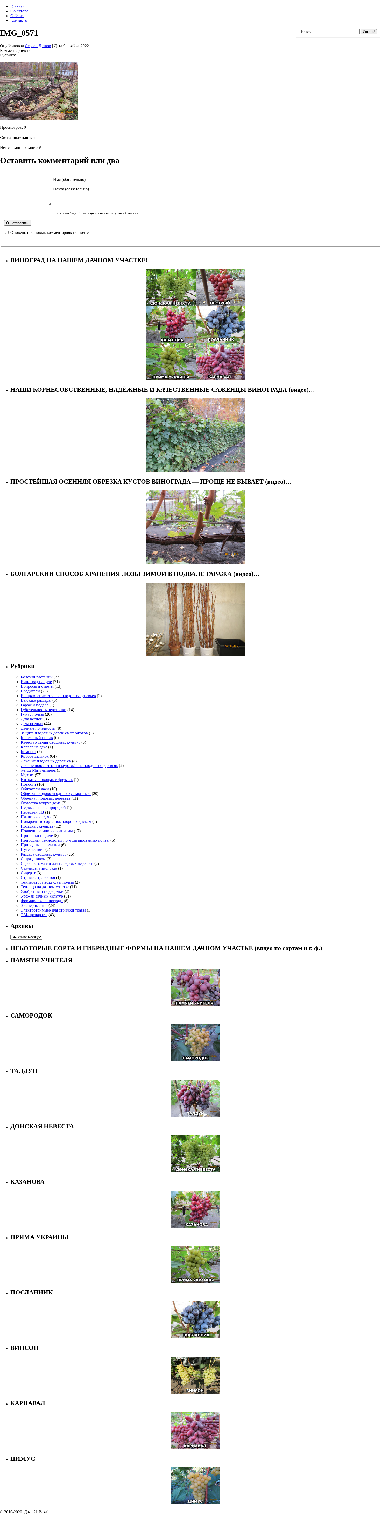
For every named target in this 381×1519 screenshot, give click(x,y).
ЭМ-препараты (34, 915)
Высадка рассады (36, 700)
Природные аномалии (40, 845)
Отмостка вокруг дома (41, 803)
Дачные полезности (38, 728)
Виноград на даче (36, 681)
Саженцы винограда (39, 868)
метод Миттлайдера (38, 770)
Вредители (30, 691)
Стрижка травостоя (38, 877)
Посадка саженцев (37, 826)
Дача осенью (32, 723)
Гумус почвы (32, 714)
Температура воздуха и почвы (47, 882)
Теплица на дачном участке (45, 887)
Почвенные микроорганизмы (47, 831)
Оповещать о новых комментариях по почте (49, 232)
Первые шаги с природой (43, 807)
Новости (28, 784)
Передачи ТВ (32, 812)
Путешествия (32, 849)
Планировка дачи (36, 817)
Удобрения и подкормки (42, 891)
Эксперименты (34, 905)
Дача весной (32, 719)
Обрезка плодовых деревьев (45, 798)
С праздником (33, 859)
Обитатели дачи (35, 789)
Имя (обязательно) (69, 179)
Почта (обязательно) (71, 189)
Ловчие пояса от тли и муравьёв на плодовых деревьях (69, 765)
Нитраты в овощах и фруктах (47, 779)
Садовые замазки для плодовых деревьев (57, 863)
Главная (17, 6)
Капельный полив (37, 737)
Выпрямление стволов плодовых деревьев (58, 695)
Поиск (305, 31)
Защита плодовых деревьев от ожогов (54, 733)
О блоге (17, 15)
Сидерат (28, 873)
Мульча (27, 775)
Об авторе (19, 11)
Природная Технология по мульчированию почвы (65, 840)
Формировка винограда (42, 901)
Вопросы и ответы (37, 686)
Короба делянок (35, 756)
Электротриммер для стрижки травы (53, 910)
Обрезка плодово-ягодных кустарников (56, 793)
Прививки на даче (37, 835)
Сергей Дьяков (38, 46)
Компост (28, 751)
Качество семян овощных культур (50, 742)
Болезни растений (37, 677)
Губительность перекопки (43, 709)
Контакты (19, 20)
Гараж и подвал (34, 705)
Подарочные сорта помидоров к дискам (56, 821)
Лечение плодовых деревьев (46, 761)
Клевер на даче (34, 747)
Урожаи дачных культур (42, 896)
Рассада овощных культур (43, 854)
